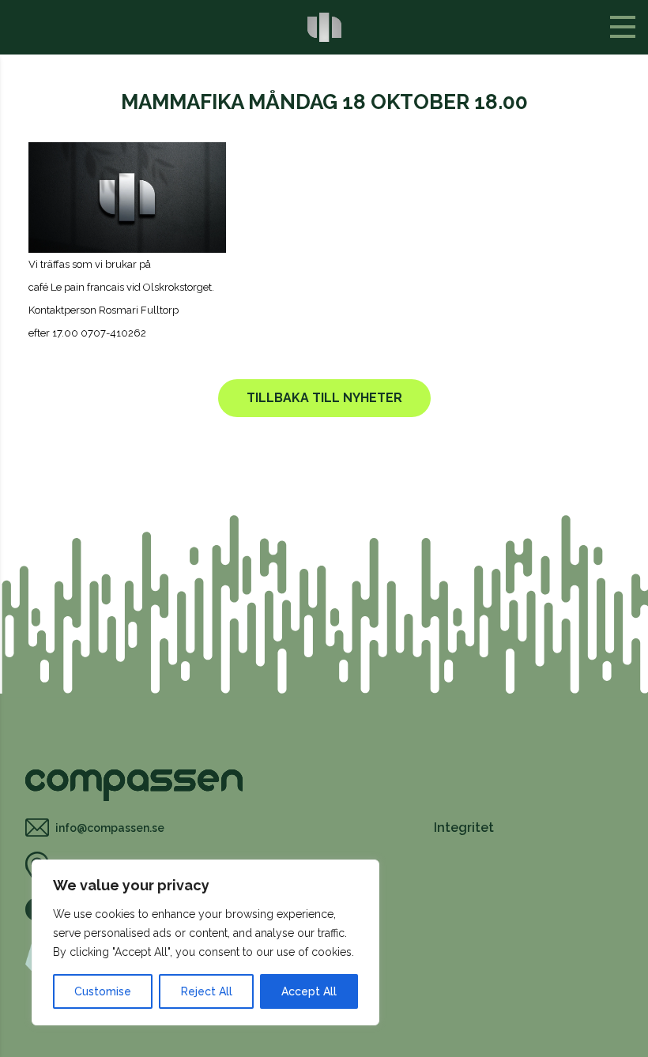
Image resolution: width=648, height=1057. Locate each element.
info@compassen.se (109, 828)
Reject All (206, 991)
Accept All (309, 991)
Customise (102, 991)
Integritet (464, 827)
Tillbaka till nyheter (324, 397)
